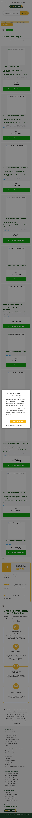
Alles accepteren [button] (18, 421)
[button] (16, 417)
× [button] (28, 391)
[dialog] (16, 409)
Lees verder (16, 414)
